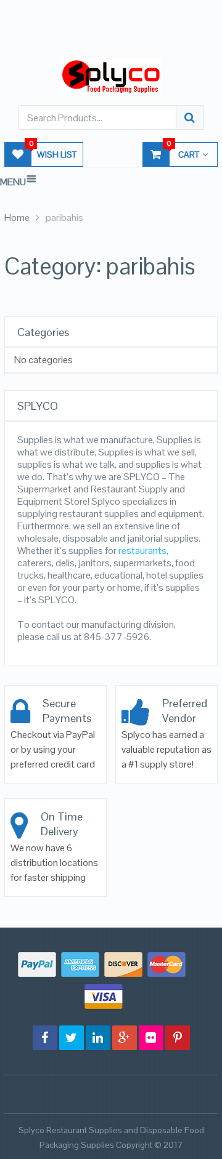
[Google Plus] (124, 1037)
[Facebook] (45, 1037)
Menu (13, 181)
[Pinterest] (177, 1037)
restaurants (142, 550)
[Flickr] (151, 1037)
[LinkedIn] (98, 1037)
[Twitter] (71, 1037)
